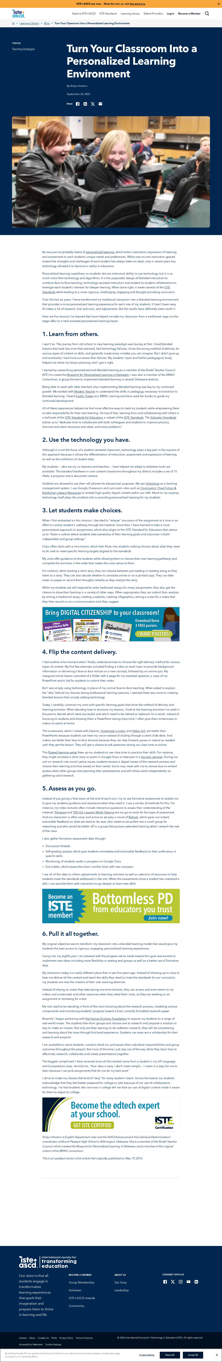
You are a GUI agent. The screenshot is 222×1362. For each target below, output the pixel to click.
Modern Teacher (84, 391)
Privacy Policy (66, 1338)
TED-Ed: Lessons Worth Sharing (93, 812)
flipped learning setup (62, 752)
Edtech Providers (153, 13)
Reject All (169, 1355)
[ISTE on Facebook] (165, 1281)
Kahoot (133, 817)
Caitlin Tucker (84, 396)
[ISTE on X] (173, 1281)
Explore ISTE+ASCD (84, 13)
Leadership (121, 1290)
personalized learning (100, 252)
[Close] (216, 1355)
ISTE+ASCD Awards (82, 1298)
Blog (47, 23)
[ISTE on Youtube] (188, 1281)
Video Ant (138, 731)
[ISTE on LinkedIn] (196, 1281)
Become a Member (80, 1275)
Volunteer (75, 1290)
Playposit (60, 812)
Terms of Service (84, 1338)
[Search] (207, 14)
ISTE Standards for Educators (84, 417)
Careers (23, 1338)
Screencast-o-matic (113, 731)
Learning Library (130, 13)
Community (76, 1306)
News (32, 1338)
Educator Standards (163, 417)
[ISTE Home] (18, 14)
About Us (120, 1275)
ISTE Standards (108, 13)
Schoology (152, 483)
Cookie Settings (53, 1344)
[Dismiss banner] (218, 4)
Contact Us (43, 1338)
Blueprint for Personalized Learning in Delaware (98, 375)
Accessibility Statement (30, 1344)
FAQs (54, 1338)
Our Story (120, 1282)
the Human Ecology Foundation (106, 1018)
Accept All (193, 1355)
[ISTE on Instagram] (180, 1281)
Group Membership (81, 1282)
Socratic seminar (152, 757)
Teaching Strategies (23, 49)
